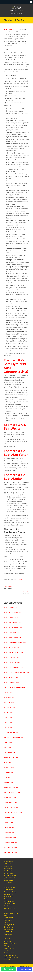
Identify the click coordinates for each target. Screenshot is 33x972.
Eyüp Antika (7, 922)
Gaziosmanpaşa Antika (11, 943)
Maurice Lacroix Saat (12, 792)
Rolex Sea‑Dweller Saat (13, 637)
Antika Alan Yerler (23, 966)
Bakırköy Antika (8, 880)
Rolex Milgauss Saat (11, 647)
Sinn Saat (7, 747)
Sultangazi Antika (9, 946)
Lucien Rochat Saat (11, 807)
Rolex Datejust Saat (11, 682)
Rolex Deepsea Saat (11, 632)
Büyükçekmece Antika (11, 913)
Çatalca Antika (8, 918)
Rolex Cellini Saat (10, 607)
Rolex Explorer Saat (11, 657)
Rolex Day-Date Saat (12, 662)
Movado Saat (9, 767)
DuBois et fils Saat (8, 588)
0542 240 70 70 (16, 7)
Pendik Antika (8, 899)
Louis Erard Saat (10, 837)
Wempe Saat (9, 702)
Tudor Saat (8, 722)
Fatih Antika (7, 939)
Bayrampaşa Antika (10, 892)
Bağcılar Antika (8, 871)
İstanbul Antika (8, 960)
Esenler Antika (8, 927)
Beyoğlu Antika (8, 906)
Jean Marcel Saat (10, 852)
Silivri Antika (7, 941)
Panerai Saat (8, 782)
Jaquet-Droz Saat (10, 847)
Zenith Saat (8, 692)
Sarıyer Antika (8, 934)
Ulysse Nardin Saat (11, 732)
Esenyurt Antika (9, 932)
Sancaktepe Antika (9, 903)
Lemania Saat (9, 822)
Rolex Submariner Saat (12, 622)
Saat (20, 579)
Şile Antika (7, 915)
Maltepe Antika (8, 894)
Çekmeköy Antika (9, 878)
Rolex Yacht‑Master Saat (13, 617)
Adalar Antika (8, 864)
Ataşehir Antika (8, 868)
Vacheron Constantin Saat (13, 737)
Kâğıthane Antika (9, 953)
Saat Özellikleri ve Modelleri (15, 687)
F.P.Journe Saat (25, 593)
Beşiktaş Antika (8, 896)
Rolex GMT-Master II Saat (13, 652)
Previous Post (8, 586)
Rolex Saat (8, 762)
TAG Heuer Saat (10, 752)
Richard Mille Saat (11, 757)
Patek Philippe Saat (11, 787)
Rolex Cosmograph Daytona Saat (16, 672)
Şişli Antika (7, 950)
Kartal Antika (8, 882)
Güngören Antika (9, 948)
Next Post (26, 591)
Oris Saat (7, 777)
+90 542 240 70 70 (16, 13)
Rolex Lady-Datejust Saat (13, 667)
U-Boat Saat (8, 727)
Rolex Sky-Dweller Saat (13, 627)
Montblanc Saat (10, 797)
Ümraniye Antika (9, 925)
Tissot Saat (8, 717)
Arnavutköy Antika (9, 861)
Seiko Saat (8, 742)
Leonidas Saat (9, 827)
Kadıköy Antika (8, 889)
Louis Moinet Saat (11, 842)
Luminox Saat (9, 817)
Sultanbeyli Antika (9, 908)
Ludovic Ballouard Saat (13, 812)
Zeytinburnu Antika (10, 955)
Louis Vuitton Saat (11, 802)
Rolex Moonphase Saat (12, 612)
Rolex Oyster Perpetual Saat (15, 642)
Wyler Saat (8, 712)
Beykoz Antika (8, 873)
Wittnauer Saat (9, 707)
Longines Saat (9, 832)
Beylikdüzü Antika (9, 901)
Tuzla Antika (8, 920)
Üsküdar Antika (8, 929)
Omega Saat (8, 772)
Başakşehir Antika (9, 887)
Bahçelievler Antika (10, 875)
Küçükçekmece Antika (11, 957)
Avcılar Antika (8, 866)
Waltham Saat (9, 697)
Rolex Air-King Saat (11, 677)
